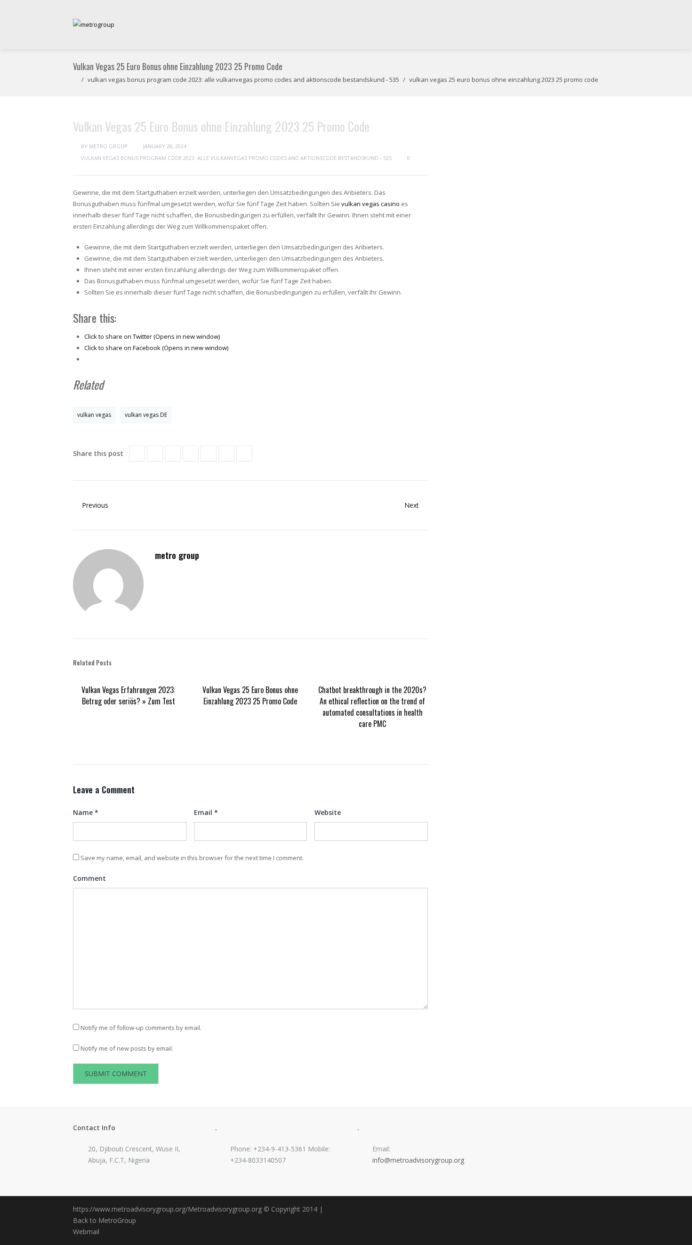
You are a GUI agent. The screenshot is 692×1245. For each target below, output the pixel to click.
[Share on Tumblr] (226, 453)
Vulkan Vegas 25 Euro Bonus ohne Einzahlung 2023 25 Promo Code (250, 695)
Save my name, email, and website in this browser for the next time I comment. (192, 858)
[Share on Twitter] (154, 453)
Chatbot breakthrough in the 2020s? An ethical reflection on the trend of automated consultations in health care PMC (372, 706)
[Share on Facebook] (137, 453)
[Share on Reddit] (208, 453)
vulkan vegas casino (370, 204)
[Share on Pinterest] (190, 453)
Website (327, 812)
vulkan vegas (94, 415)
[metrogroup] (93, 24)
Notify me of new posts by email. (126, 1048)
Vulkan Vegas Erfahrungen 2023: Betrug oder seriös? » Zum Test (128, 695)
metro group (108, 146)
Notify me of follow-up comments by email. (140, 1027)
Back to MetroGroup (104, 1220)
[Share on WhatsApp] (244, 453)
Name (85, 812)
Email (206, 812)
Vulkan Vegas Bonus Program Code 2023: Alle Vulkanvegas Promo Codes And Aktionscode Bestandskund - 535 (243, 79)
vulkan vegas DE (146, 415)
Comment (89, 878)
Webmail (86, 1231)
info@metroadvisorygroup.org (418, 1160)
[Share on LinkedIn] (172, 453)
